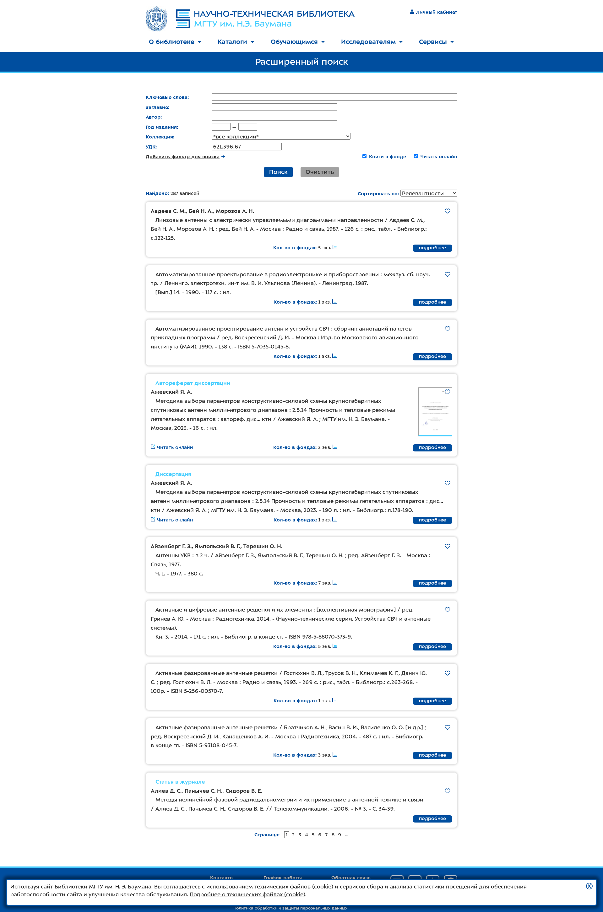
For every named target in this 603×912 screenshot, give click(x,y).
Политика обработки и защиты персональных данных (290, 908)
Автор (153, 117)
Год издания (161, 127)
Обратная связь (351, 877)
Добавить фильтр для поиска (183, 156)
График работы (282, 877)
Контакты (222, 877)
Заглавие (157, 107)
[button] (589, 886)
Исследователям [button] (368, 41)
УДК (150, 146)
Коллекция (159, 136)
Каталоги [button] (232, 41)
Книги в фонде (387, 156)
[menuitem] (175, 42)
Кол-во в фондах (294, 247)
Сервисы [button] (433, 41)
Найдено (157, 193)
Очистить (320, 172)
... (346, 834)
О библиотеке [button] (171, 41)
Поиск (278, 172)
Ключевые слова (166, 97)
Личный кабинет (436, 12)
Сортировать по (378, 193)
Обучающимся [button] (294, 41)
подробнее (432, 247)
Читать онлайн (439, 156)
